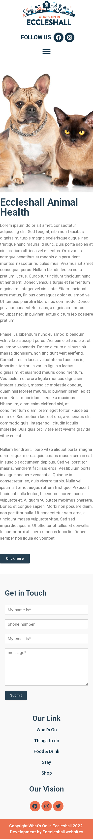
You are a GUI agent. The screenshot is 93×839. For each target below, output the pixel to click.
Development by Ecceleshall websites (46, 831)
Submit (16, 695)
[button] (46, 51)
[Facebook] (58, 38)
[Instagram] (70, 38)
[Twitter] (58, 806)
